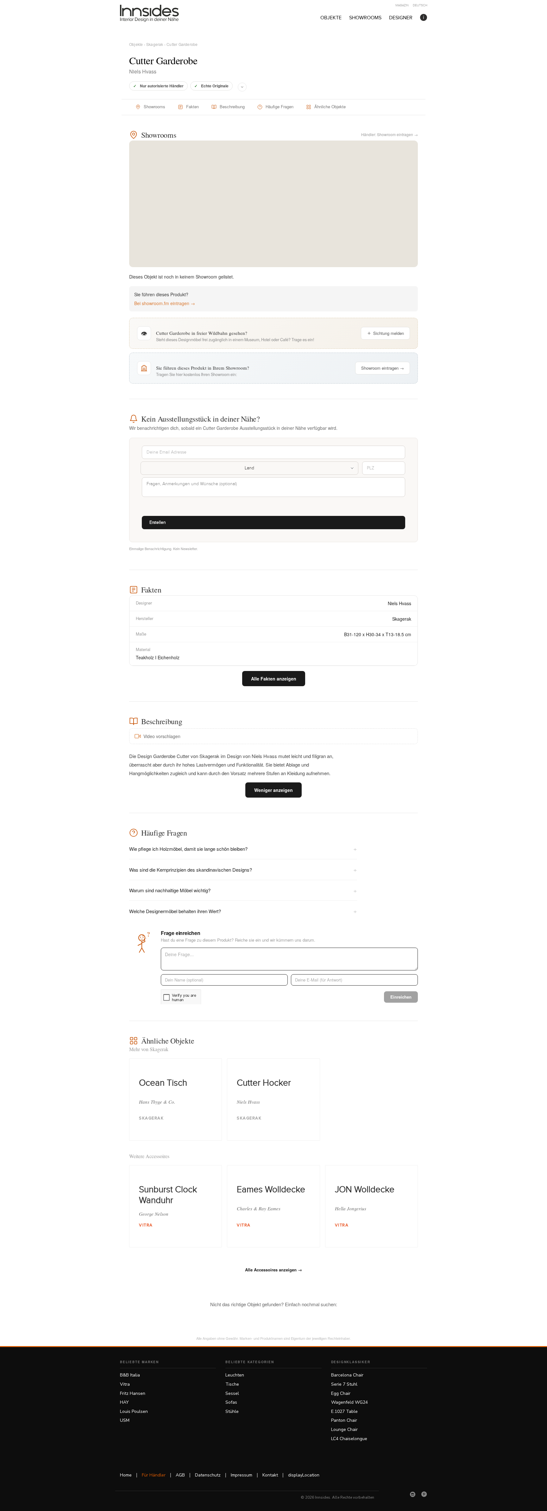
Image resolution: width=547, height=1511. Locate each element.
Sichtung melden (388, 333)
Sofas (231, 1402)
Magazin (402, 5)
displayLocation (303, 1475)
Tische (232, 1384)
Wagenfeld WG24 (349, 1402)
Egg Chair (340, 1393)
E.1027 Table (344, 1411)
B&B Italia (130, 1375)
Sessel (232, 1393)
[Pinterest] (424, 1494)
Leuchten (234, 1375)
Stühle (232, 1411)
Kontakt (270, 1475)
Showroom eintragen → (382, 368)
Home (126, 1475)
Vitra (125, 1384)
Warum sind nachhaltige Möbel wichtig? (243, 890)
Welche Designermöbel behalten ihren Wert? (243, 910)
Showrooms (365, 18)
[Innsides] (159, 13)
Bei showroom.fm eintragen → (164, 303)
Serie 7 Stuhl (344, 1384)
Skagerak (154, 44)
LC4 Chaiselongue (349, 1439)
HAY (124, 1402)
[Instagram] (413, 1494)
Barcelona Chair (347, 1375)
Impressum (241, 1475)
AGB (180, 1475)
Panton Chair (344, 1420)
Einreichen (401, 997)
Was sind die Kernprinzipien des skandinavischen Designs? (243, 869)
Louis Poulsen (134, 1411)
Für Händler (154, 1475)
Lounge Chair (344, 1429)
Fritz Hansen (132, 1393)
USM (124, 1420)
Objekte (331, 18)
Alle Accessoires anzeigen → (273, 1270)
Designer (400, 18)
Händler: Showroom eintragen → (389, 134)
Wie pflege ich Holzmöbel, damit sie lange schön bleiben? (243, 848)
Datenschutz (208, 1475)
